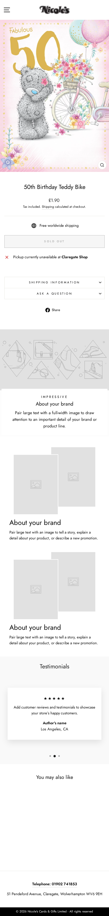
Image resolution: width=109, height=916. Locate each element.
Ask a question (54, 293)
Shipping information (54, 282)
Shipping (48, 206)
